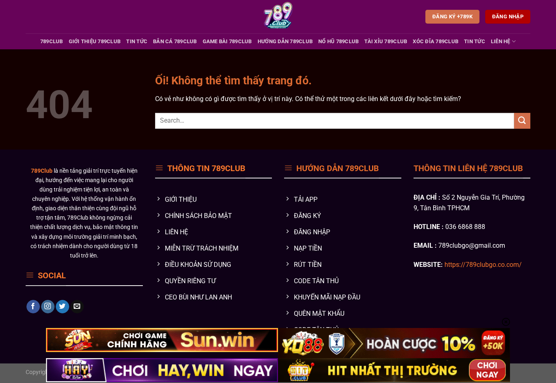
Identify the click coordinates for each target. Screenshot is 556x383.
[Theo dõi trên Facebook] (33, 307)
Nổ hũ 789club (338, 41)
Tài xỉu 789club (385, 41)
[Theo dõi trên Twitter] (62, 307)
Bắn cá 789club (175, 41)
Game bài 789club (227, 41)
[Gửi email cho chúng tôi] (77, 307)
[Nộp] (522, 121)
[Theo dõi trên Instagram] (48, 307)
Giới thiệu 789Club (95, 41)
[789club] (278, 16)
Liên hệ (500, 41)
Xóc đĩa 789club (435, 41)
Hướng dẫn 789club (285, 41)
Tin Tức (136, 41)
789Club (51, 41)
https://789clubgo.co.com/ (483, 265)
